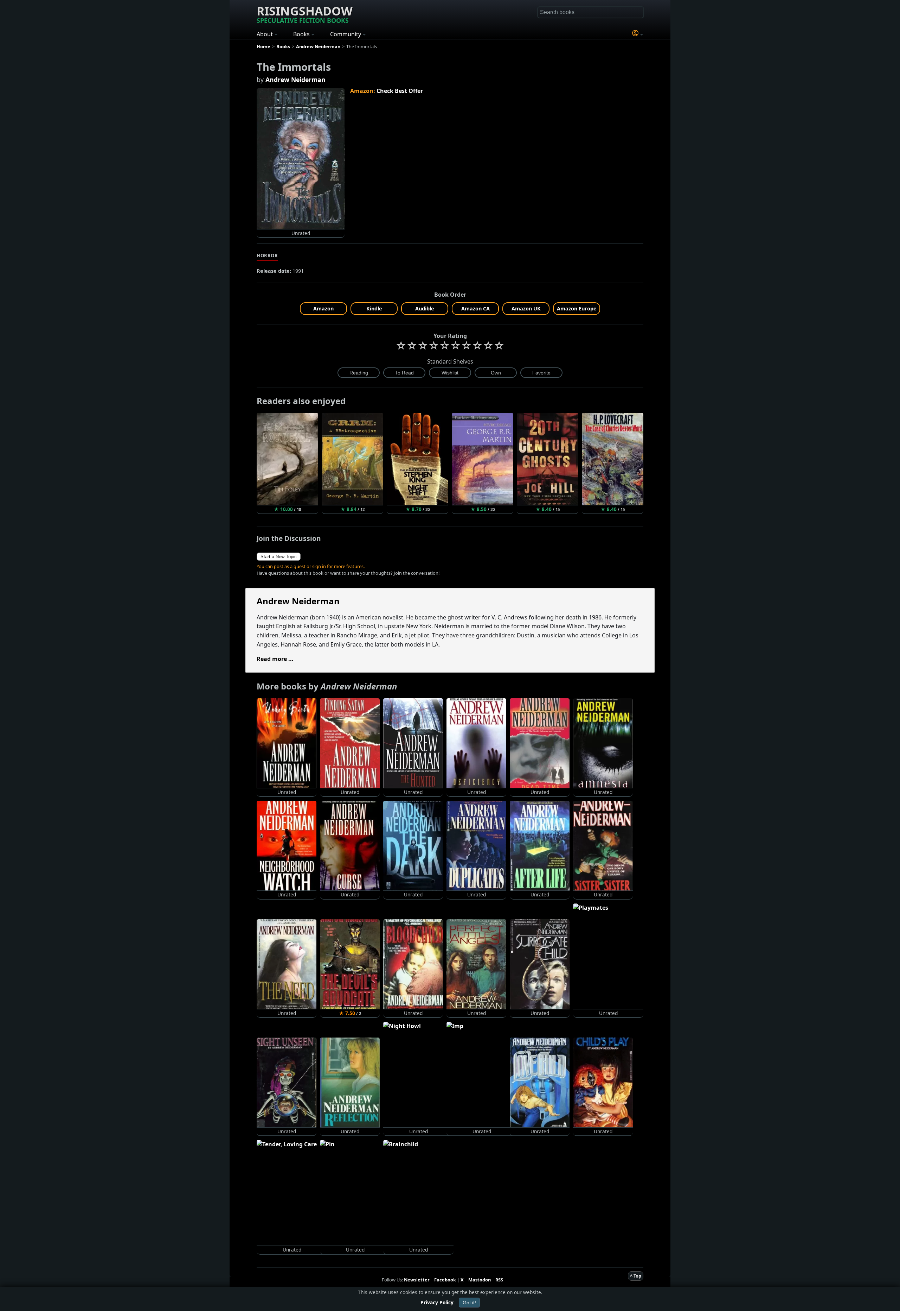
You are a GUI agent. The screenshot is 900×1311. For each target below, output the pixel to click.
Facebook (445, 1280)
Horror (267, 255)
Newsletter (417, 1280)
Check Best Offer (400, 91)
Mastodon (479, 1280)
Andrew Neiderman (295, 79)
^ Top (635, 1276)
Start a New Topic (279, 556)
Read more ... (275, 659)
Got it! (469, 1302)
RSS (499, 1280)
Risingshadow (305, 14)
